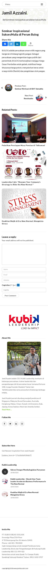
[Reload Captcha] (18, 285)
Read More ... (7, 409)
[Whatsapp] (23, 44)
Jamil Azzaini (14, 12)
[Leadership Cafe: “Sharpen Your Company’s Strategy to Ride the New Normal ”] (24, 164)
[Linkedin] (17, 44)
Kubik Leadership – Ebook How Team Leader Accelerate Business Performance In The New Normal (28, 481)
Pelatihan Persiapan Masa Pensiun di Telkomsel (23, 145)
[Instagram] (22, 423)
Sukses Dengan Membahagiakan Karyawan (27, 470)
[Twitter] (11, 44)
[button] (18, 285)
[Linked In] (16, 423)
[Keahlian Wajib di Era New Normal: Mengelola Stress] (24, 204)
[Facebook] (5, 44)
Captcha (6, 285)
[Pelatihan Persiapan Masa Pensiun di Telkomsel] (24, 128)
